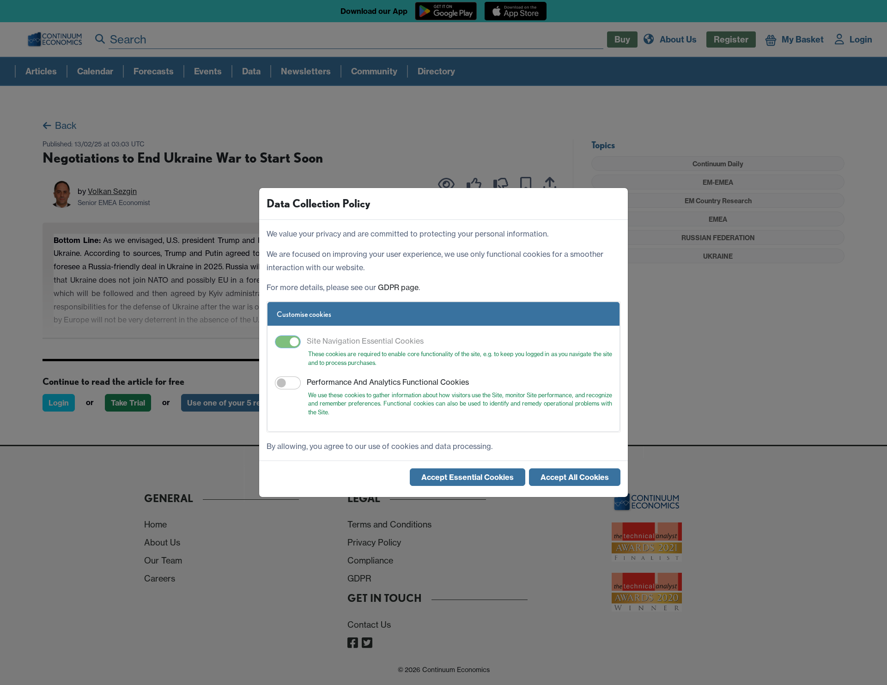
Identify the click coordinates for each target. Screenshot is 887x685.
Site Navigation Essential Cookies (365, 341)
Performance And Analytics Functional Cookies (388, 382)
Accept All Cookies (575, 477)
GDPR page (398, 287)
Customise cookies (304, 314)
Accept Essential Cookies (467, 477)
